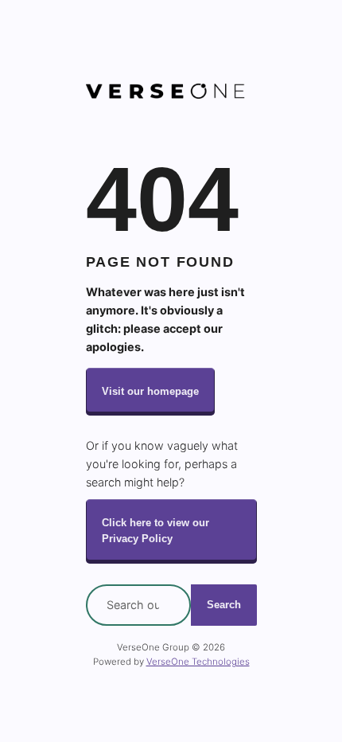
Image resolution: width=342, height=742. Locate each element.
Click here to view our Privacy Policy (155, 531)
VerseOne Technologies (198, 661)
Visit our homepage (150, 391)
